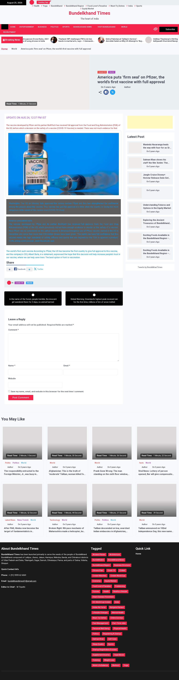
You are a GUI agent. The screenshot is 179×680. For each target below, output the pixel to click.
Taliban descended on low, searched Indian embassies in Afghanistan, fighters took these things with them (112, 531)
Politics (54, 27)
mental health (118, 612)
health (106, 591)
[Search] (150, 29)
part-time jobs (119, 623)
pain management (100, 623)
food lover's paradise (102, 586)
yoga (126, 665)
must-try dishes (99, 618)
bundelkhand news (116, 560)
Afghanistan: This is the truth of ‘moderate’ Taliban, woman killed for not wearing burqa (67, 474)
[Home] (4, 26)
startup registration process (105, 650)
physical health (120, 628)
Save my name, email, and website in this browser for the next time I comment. (47, 391)
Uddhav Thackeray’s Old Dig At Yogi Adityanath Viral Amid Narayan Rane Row (152, 40)
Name (11, 365)
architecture (115, 554)
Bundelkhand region (101, 565)
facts (141, 463)
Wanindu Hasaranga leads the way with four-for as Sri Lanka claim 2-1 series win (156, 147)
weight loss (109, 660)
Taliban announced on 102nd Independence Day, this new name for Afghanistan (155, 531)
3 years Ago (154, 212)
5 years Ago (110, 87)
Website (12, 378)
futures (96, 591)
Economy (97, 581)
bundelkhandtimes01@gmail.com (22, 581)
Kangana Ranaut (117, 607)
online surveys (117, 618)
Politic (8, 463)
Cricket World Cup (118, 576)
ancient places (99, 554)
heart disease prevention (103, 597)
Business (42, 27)
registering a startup (112, 634)
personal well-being (101, 628)
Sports (65, 27)
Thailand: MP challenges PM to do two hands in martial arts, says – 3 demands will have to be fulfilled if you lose (57, 40)
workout (115, 665)
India (117, 602)
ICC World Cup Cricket (101, 602)
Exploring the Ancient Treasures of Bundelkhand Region (156, 223)
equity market (110, 581)
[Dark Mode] (144, 29)
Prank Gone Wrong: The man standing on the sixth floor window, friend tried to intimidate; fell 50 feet (112, 474)
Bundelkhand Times (89, 13)
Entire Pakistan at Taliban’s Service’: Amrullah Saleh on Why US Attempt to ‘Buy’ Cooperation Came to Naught (105, 40)
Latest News (10, 520)
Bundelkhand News (82, 27)
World (124, 27)
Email (67, 365)
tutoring (96, 660)
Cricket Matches (99, 576)
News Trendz (23, 520)
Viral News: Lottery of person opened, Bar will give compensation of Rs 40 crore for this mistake (155, 474)
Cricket (122, 570)
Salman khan (98, 639)
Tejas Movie (119, 655)
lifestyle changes (100, 612)
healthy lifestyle (120, 591)
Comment (13, 330)
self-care (112, 639)
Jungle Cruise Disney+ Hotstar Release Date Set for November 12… (156, 178)
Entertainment (26, 27)
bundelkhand (98, 560)
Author (127, 87)
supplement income (101, 655)
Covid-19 (102, 72)
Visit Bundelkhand (106, 27)
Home (12, 27)
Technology (55, 520)
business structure (122, 565)
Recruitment (9, 32)
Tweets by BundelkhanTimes (150, 267)
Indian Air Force (99, 607)
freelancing (120, 586)
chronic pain (98, 570)
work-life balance (100, 665)
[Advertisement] (150, 122)
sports (111, 644)
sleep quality (98, 644)
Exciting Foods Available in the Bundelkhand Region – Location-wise (156, 238)
